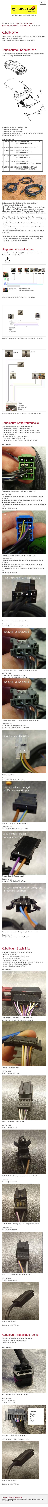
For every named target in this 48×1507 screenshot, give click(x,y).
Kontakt (11, 1497)
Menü (43, 3)
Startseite (4, 1497)
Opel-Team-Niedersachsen (25, 23)
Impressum (18, 1497)
